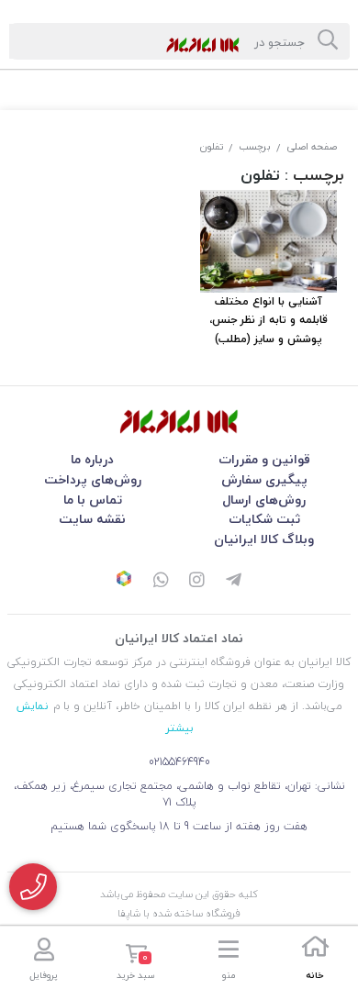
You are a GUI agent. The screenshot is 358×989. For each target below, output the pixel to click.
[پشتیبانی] (161, 582)
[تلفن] (33, 886)
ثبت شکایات (264, 518)
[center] (328, 41)
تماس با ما (92, 499)
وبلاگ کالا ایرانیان (264, 539)
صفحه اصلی (311, 146)
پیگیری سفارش (264, 479)
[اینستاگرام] (197, 582)
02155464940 (179, 762)
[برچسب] (179, 421)
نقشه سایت (92, 518)
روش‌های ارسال (264, 499)
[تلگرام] (234, 582)
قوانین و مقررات (264, 459)
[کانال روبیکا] (124, 581)
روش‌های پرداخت (92, 479)
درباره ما (92, 459)
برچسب (255, 146)
